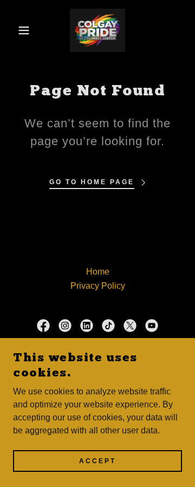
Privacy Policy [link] (97, 285)
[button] (15, 30)
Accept (97, 461)
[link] (97, 30)
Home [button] (97, 271)
